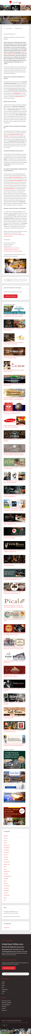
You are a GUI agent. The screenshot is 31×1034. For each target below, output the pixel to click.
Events (5, 840)
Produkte (6, 873)
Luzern (3, 981)
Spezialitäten (7, 885)
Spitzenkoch (6, 890)
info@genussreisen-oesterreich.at (11, 248)
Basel (3, 985)
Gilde (21, 953)
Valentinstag (6, 895)
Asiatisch (19, 951)
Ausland (5, 838)
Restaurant (13, 951)
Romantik (6, 947)
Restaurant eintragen (10, 296)
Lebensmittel (7, 862)
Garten (5, 842)
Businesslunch (7, 949)
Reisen (5, 881)
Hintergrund (6, 852)
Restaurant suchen (6, 1000)
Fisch (23, 951)
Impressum (4, 1010)
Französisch (7, 954)
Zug (3, 993)
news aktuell (9, 28)
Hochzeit (6, 854)
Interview (6, 859)
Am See (21, 949)
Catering (4, 951)
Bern (3, 987)
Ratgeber (6, 878)
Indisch (3, 953)
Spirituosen (6, 888)
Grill (8, 951)
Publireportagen (7, 876)
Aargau (3, 991)
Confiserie (7, 953)
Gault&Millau (7, 847)
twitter (4, 1025)
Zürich (3, 983)
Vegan (5, 897)
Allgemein (6, 835)
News (5, 866)
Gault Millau (13, 944)
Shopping (11, 954)
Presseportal (7, 871)
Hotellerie (6, 857)
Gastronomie (7, 845)
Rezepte (5, 883)
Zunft (11, 953)
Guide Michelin (16, 953)
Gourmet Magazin (6, 1004)
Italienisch (20, 947)
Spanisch (14, 954)
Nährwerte (4, 1006)
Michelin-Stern (7, 864)
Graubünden (4, 989)
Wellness (13, 947)
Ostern (5, 869)
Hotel (4, 944)
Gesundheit (6, 850)
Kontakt (3, 1008)
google (6, 1025)
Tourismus (6, 892)
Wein (5, 900)
